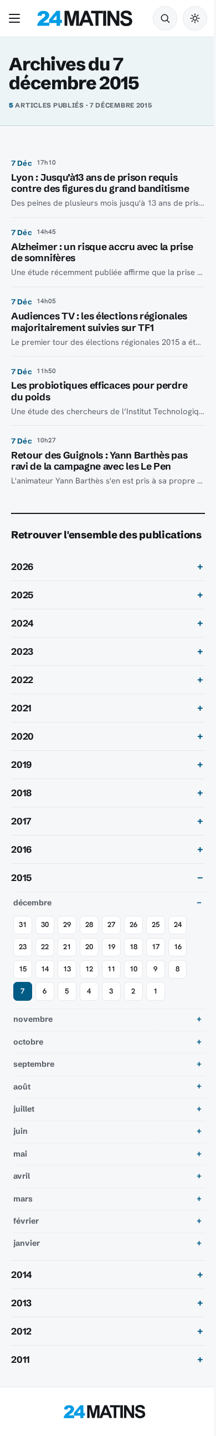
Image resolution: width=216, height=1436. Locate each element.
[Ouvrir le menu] (16, 18)
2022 (22, 695)
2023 (22, 667)
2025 (22, 610)
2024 (22, 638)
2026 (22, 582)
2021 (21, 723)
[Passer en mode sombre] (195, 18)
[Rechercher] (165, 18)
